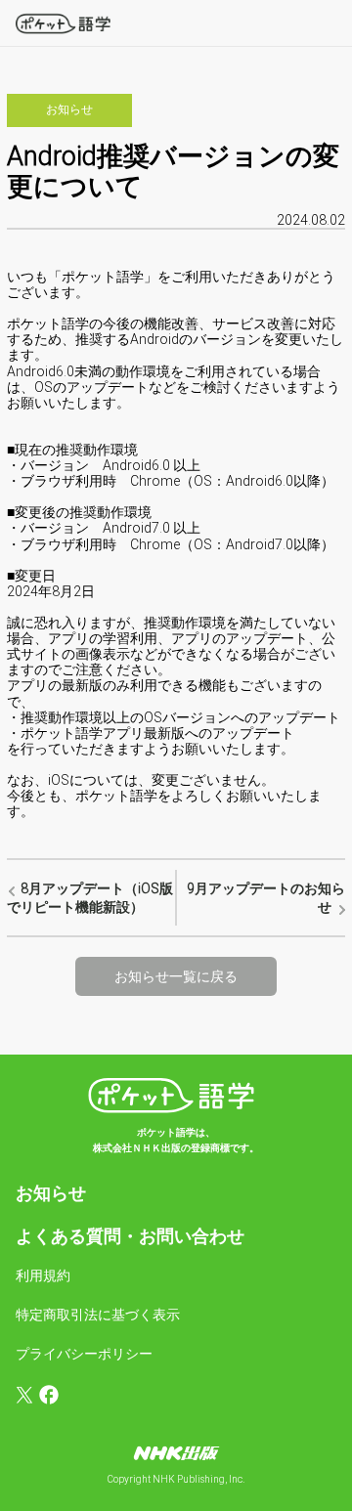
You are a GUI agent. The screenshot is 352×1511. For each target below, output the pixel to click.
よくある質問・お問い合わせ (130, 1236)
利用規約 (43, 1275)
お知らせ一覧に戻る (176, 976)
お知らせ (51, 1193)
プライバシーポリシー (84, 1353)
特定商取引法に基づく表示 (98, 1314)
